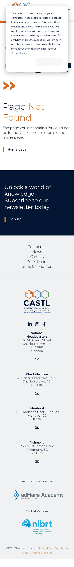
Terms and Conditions (40, 552)
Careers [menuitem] (37, 257)
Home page (17, 149)
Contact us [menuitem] (37, 247)
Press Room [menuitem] (37, 262)
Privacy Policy (46, 548)
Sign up (15, 219)
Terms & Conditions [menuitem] (37, 266)
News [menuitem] (37, 251)
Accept (49, 61)
